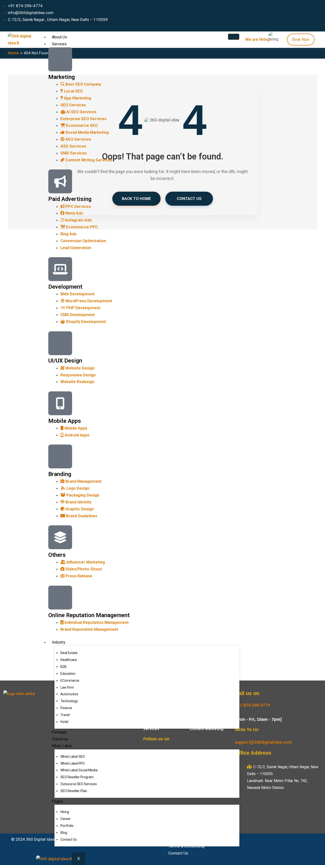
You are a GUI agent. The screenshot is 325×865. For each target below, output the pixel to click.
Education (67, 674)
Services (59, 44)
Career (65, 819)
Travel (65, 715)
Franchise (60, 739)
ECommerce (69, 680)
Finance (66, 708)
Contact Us (68, 839)
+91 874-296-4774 (252, 705)
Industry (58, 642)
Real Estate (69, 653)
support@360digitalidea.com (263, 742)
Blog (63, 832)
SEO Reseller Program (77, 777)
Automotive (69, 694)
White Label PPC (72, 763)
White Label (62, 746)
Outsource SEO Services (78, 784)
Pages (57, 801)
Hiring (64, 812)
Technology (69, 701)
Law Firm (67, 687)
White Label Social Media (79, 770)
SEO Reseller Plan (73, 791)
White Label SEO (72, 756)
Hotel (64, 722)
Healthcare (68, 660)
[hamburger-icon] (233, 37)
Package (59, 732)
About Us (59, 37)
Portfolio (67, 826)
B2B (63, 667)
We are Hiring (257, 39)
